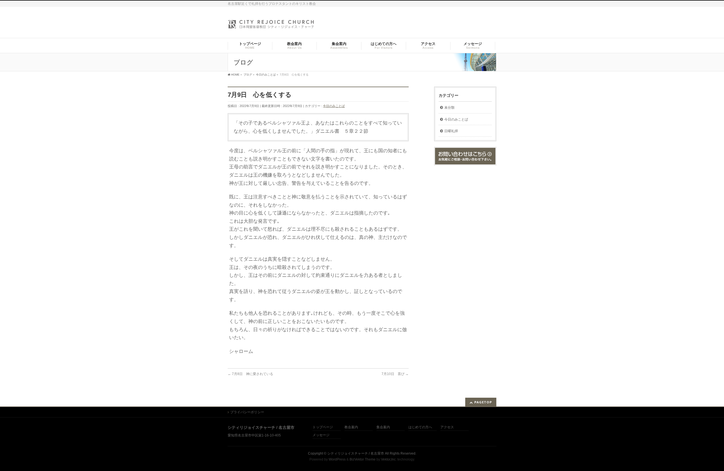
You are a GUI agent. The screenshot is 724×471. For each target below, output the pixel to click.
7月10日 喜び (395, 374)
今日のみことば (334, 106)
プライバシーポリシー (247, 412)
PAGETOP (483, 402)
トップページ (323, 427)
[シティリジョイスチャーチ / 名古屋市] (271, 26)
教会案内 (351, 427)
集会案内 (383, 427)
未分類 (449, 108)
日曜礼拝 (451, 131)
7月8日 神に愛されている (250, 374)
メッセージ (321, 435)
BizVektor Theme (363, 459)
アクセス (447, 427)
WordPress (337, 459)
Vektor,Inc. (389, 459)
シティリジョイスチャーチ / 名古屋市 (355, 453)
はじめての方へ (420, 427)
